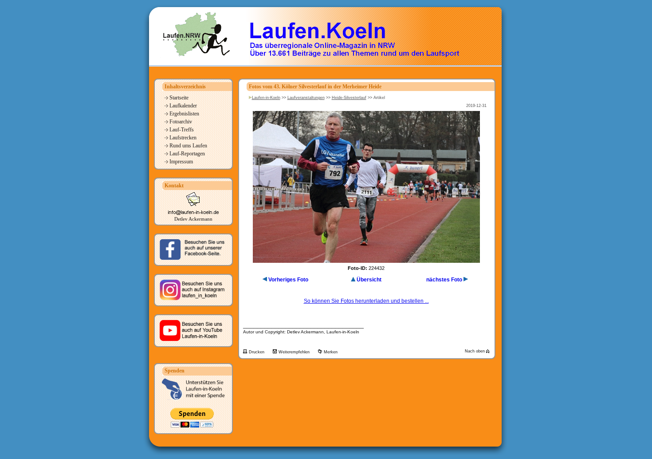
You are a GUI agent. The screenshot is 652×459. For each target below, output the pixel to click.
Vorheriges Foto (288, 280)
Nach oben (475, 351)
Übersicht (369, 280)
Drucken (257, 352)
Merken (331, 352)
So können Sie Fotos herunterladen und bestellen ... (366, 301)
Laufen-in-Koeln (266, 97)
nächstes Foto (444, 280)
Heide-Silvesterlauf (349, 97)
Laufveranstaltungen (306, 97)
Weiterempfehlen (295, 352)
